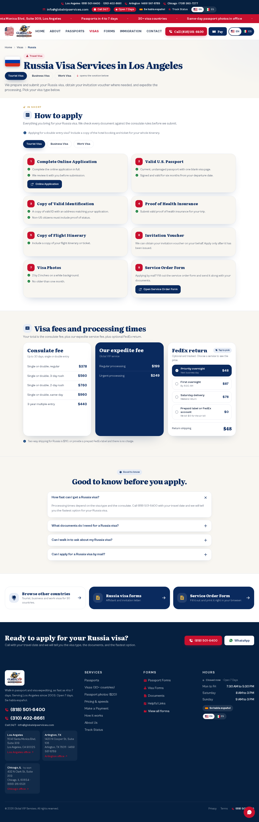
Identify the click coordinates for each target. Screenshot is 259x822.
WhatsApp (242, 640)
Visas (94, 31)
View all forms (158, 711)
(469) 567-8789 (150, 3)
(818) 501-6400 (91, 3)
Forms (109, 31)
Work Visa (64, 75)
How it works (94, 716)
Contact (154, 31)
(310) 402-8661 (112, 3)
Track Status (180, 9)
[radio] (202, 370)
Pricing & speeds (96, 702)
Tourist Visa (15, 75)
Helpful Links (157, 703)
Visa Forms (156, 688)
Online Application (47, 184)
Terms (224, 808)
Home (40, 31)
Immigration (131, 31)
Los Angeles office (19, 752)
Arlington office (54, 756)
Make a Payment (96, 709)
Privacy (212, 808)
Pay (220, 31)
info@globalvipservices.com (67, 9)
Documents (156, 696)
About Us (91, 723)
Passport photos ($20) (101, 695)
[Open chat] (249, 812)
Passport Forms (159, 680)
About (55, 31)
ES (212, 9)
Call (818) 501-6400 (188, 31)
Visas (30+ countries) (100, 687)
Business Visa (41, 75)
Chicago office (16, 789)
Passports (75, 31)
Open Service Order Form (160, 289)
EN (200, 9)
